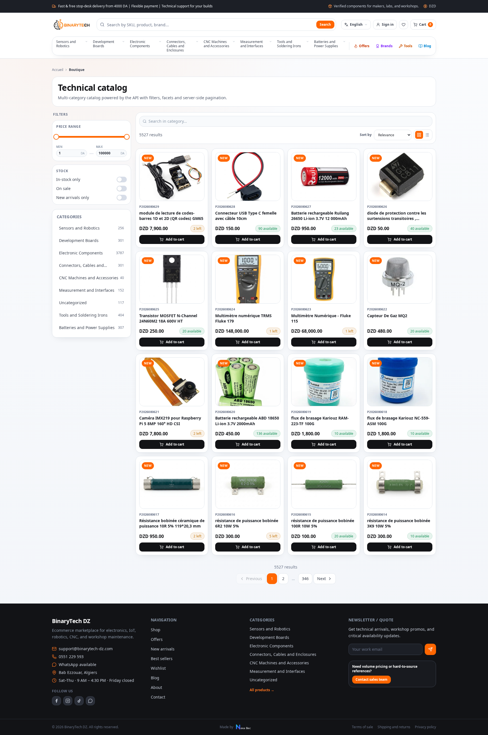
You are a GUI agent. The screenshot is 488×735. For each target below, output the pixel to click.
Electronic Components (271, 645)
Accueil (57, 70)
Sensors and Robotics (270, 629)
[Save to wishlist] (197, 160)
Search (325, 24)
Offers (364, 46)
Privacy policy (425, 727)
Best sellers (162, 658)
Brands (387, 46)
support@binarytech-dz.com (86, 648)
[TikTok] (79, 700)
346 (305, 578)
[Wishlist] (403, 24)
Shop (155, 629)
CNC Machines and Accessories (279, 662)
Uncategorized (263, 679)
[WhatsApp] (90, 700)
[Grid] (419, 135)
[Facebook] (56, 700)
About (156, 687)
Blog (427, 46)
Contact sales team (371, 679)
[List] (427, 135)
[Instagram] (67, 700)
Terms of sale (362, 727)
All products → (262, 690)
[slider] (56, 137)
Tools (408, 46)
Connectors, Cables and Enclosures (283, 654)
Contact (158, 697)
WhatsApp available (77, 664)
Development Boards (269, 637)
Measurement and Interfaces (277, 671)
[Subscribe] (430, 649)
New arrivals (163, 649)
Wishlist (158, 668)
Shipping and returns (394, 727)
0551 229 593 (71, 656)
